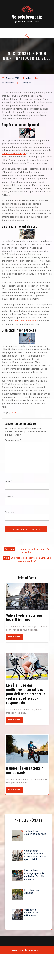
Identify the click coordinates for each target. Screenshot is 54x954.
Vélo (13, 412)
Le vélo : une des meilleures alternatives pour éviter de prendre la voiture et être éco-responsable (26, 693)
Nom (8, 481)
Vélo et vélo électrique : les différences (25, 617)
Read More (14, 636)
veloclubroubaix (27, 16)
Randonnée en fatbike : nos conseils (24, 770)
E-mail (9, 496)
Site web (9, 512)
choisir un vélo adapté (14, 153)
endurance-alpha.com (25, 320)
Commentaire (13, 440)
